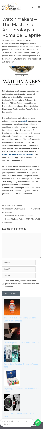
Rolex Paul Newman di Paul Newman (17, 154)
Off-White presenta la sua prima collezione (21, 342)
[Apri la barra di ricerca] (33, 7)
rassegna (9, 209)
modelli (24, 121)
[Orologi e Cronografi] (11, 7)
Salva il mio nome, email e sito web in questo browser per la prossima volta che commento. (22, 284)
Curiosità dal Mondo (13, 205)
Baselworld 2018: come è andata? (19, 216)
